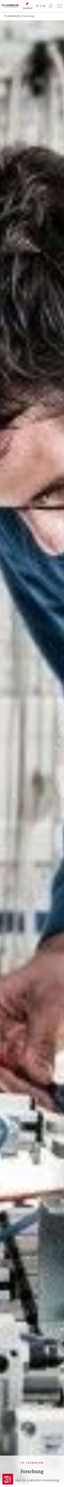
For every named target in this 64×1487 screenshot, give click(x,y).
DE (37, 6)
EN (43, 6)
